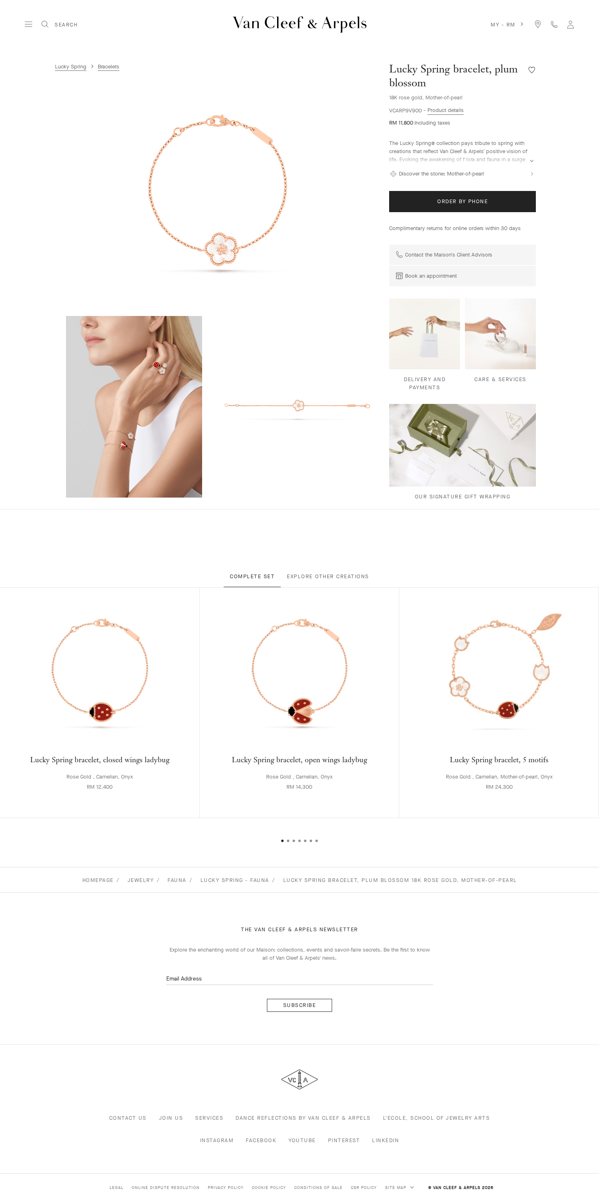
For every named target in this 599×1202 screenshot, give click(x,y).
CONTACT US (128, 1117)
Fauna (177, 880)
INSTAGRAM (217, 1140)
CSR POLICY (364, 1187)
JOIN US (171, 1117)
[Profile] (570, 24)
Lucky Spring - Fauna (234, 880)
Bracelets (108, 66)
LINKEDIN (385, 1140)
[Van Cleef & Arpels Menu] (28, 24)
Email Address (184, 979)
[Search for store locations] (538, 24)
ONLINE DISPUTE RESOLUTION (166, 1187)
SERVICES (209, 1117)
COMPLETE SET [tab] (252, 576)
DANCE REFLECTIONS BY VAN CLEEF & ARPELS (303, 1117)
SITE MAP (396, 1187)
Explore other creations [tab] (328, 576)
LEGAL (116, 1187)
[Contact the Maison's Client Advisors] (554, 24)
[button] (218, 190)
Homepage (98, 880)
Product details (445, 110)
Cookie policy (269, 1187)
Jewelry (141, 880)
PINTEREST (344, 1140)
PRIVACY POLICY (226, 1187)
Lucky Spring (70, 66)
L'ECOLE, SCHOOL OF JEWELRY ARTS (436, 1117)
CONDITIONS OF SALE (318, 1187)
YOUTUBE (302, 1140)
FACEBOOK (261, 1140)
